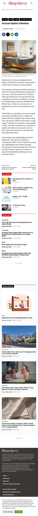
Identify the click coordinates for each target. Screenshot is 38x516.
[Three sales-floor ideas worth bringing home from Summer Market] (19, 337)
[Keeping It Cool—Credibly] (6, 198)
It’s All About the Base (19, 205)
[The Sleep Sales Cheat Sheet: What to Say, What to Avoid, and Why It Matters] (19, 372)
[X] (8, 34)
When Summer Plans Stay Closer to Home (23, 180)
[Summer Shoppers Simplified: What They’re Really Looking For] (6, 190)
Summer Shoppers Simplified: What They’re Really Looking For (23, 188)
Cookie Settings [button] (8, 512)
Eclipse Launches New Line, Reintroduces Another (9, 168)
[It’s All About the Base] (6, 207)
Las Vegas (5, 220)
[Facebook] (4, 34)
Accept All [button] (18, 512)
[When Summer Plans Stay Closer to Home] (6, 181)
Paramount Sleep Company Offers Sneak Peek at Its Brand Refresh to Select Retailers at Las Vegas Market (17, 234)
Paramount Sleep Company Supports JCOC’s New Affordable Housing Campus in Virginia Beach (16, 254)
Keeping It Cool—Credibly (20, 196)
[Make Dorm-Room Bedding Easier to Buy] (19, 302)
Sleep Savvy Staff (8, 28)
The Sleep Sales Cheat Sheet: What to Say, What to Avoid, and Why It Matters (18, 389)
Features (4, 385)
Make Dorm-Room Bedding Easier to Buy (17, 318)
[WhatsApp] (12, 34)
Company (12, 9)
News (7, 9)
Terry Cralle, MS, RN (7, 392)
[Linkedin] (16, 34)
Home (3, 9)
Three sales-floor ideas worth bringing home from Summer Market (17, 223)
